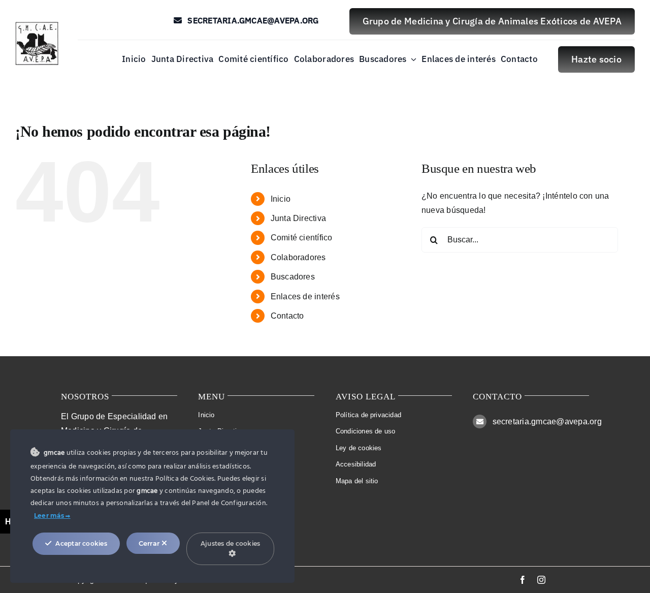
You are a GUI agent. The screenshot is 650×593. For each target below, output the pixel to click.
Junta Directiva (299, 218)
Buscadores (293, 276)
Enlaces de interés (305, 296)
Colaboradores (298, 257)
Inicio (280, 199)
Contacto (287, 315)
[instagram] (541, 580)
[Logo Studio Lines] (36, 25)
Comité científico (302, 237)
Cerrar (150, 543)
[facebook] (522, 580)
